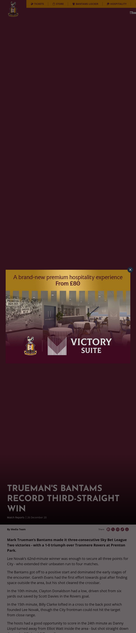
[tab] (130, 269)
